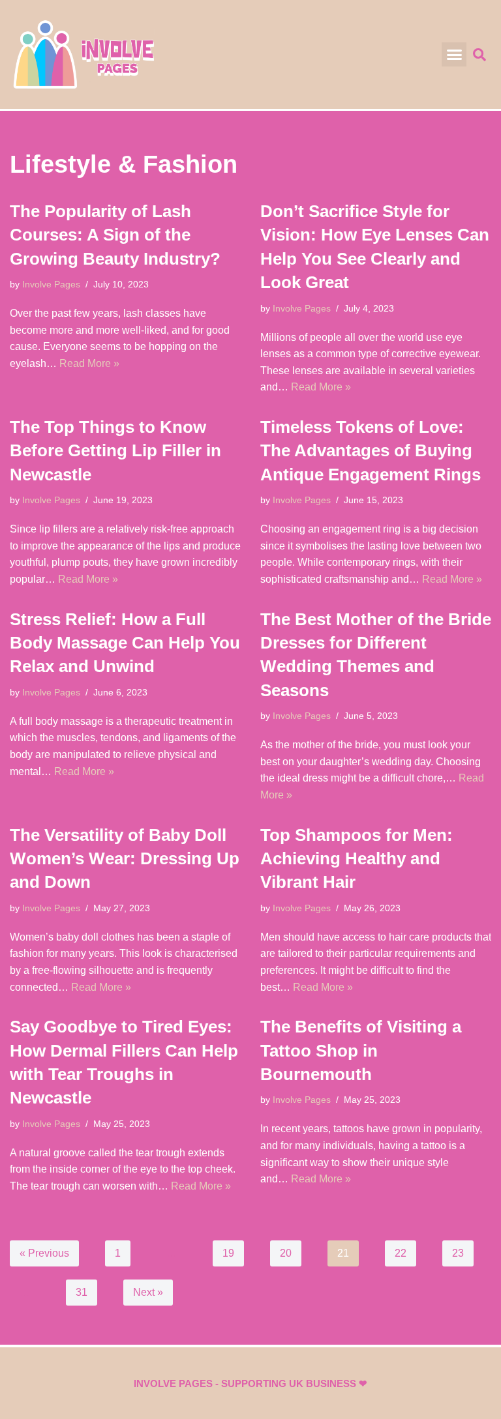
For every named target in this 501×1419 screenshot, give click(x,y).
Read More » (89, 363)
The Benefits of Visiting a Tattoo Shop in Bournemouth (360, 1050)
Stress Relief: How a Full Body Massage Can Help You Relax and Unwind (125, 643)
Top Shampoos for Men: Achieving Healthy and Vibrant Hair (356, 858)
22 (400, 1253)
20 (286, 1253)
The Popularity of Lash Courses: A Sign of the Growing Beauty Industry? (115, 235)
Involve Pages (51, 284)
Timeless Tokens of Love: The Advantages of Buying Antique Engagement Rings (370, 450)
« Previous (44, 1253)
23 (458, 1253)
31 (81, 1292)
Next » (148, 1292)
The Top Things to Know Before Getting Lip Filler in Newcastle (115, 450)
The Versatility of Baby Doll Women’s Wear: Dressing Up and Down (124, 858)
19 (228, 1253)
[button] (454, 54)
